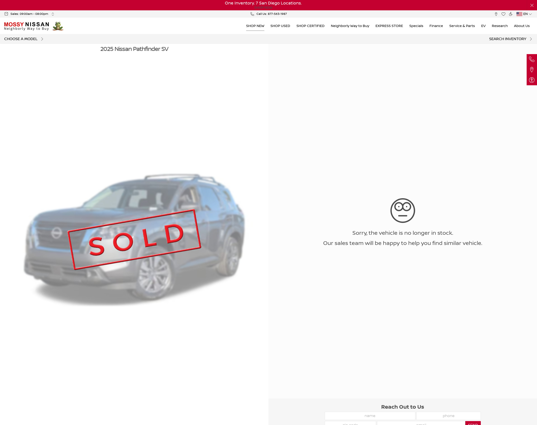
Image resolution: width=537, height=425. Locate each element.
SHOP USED (280, 26)
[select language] (530, 14)
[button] (531, 5)
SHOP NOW (263, 8)
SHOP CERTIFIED (310, 26)
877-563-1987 (277, 14)
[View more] (53, 14)
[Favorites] (503, 14)
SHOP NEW (255, 26)
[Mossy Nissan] (27, 26)
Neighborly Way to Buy (350, 26)
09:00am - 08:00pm (34, 14)
